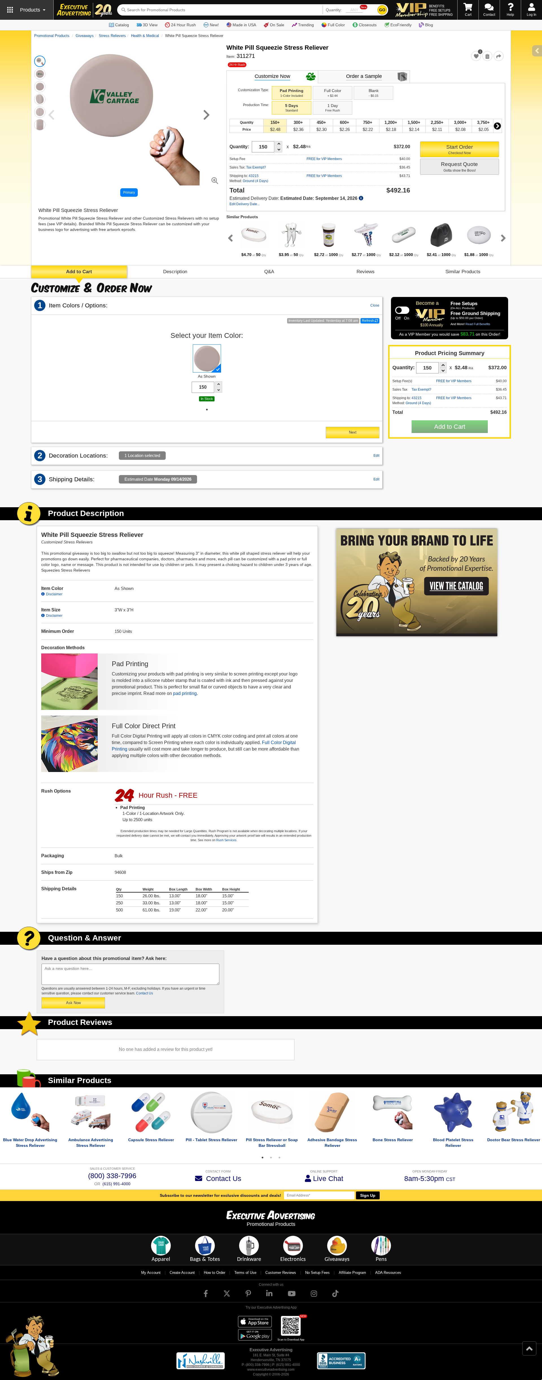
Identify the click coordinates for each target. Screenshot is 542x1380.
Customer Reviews (280, 1272)
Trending (306, 25)
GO (382, 10)
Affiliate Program (352, 1272)
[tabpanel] (254, 239)
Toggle (402, 310)
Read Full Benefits (477, 324)
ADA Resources (388, 1272)
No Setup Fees (317, 1272)
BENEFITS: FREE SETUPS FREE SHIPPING (441, 10)
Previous (229, 238)
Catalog (122, 25)
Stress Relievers (112, 36)
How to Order (214, 1272)
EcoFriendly (401, 25)
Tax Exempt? (256, 167)
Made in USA (244, 25)
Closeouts (368, 25)
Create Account (182, 1272)
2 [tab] (271, 1157)
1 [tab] (207, 409)
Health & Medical (145, 36)
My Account (151, 1272)
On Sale (277, 25)
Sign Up (367, 1195)
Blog (429, 25)
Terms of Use (245, 1272)
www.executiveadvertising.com (270, 1370)
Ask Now (73, 1003)
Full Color (336, 25)
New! (214, 25)
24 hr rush (237, 64)
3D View (150, 25)
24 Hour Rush (183, 25)
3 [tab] (279, 1157)
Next (497, 126)
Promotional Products (51, 36)
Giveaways (85, 36)
